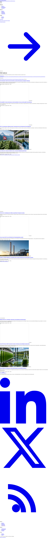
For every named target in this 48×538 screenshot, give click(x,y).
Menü (1, 1)
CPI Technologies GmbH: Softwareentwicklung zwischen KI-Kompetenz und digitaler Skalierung (15, 80)
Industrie (16, 76)
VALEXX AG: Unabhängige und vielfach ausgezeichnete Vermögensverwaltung (12, 212)
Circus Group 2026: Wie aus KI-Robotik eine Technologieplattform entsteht (11, 237)
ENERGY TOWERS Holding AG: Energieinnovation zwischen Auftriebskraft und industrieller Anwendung (16, 257)
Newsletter (3, 530)
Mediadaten (3, 534)
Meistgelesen (3, 8)
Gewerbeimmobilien (10, 76)
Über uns (3, 16)
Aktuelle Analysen (4, 528)
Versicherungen (3, 525)
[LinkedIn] (24, 423)
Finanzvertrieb (6, 76)
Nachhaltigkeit (24, 76)
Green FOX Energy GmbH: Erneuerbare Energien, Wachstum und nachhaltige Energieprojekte (15, 343)
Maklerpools (3, 11)
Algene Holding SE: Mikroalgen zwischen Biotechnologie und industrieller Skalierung (13, 368)
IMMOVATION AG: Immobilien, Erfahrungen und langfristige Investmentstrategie (13, 319)
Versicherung (36, 76)
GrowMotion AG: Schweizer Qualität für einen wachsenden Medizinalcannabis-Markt (13, 150)
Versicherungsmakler (40, 76)
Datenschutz (4, 537)
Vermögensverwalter (32, 76)
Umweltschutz (28, 76)
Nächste (3, 372)
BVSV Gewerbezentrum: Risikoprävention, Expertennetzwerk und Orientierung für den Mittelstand (15, 126)
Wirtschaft (44, 76)
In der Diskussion (4, 7)
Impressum (3, 17)
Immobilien (14, 76)
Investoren (18, 76)
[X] (24, 471)
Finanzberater (3, 12)
